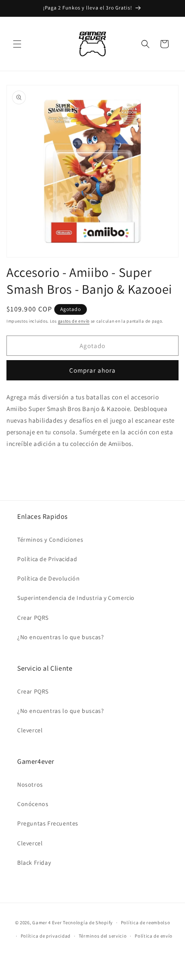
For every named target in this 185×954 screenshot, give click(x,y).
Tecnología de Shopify (88, 922)
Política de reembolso (145, 922)
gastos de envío (74, 321)
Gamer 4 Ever (47, 922)
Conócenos (32, 804)
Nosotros (30, 784)
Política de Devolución (48, 578)
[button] (17, 44)
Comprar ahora (92, 370)
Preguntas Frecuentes (47, 823)
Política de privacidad (46, 936)
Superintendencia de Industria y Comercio (76, 598)
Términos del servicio (103, 936)
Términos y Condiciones (50, 539)
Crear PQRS (33, 617)
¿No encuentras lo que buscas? (60, 637)
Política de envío (154, 936)
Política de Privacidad (47, 559)
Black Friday (34, 862)
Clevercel (30, 730)
